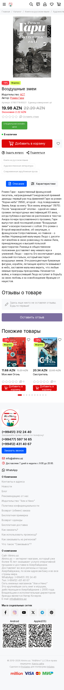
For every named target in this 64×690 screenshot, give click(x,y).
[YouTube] (24, 612)
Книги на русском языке (37, 11)
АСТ (22, 94)
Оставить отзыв (32, 317)
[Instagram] (14, 612)
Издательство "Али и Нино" (18, 500)
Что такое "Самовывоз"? (17, 544)
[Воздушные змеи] (32, 47)
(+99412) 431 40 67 (16, 444)
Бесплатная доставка (15, 524)
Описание (18, 183)
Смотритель (40, 374)
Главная (6, 11)
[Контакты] (38, 4)
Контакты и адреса (13, 481)
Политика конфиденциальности (20, 505)
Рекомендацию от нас (15, 496)
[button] (20, 395)
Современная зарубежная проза (21, 171)
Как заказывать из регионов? (19, 539)
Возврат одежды (12, 520)
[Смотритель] (47, 352)
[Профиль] (44, 4)
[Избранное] (58, 143)
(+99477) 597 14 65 (17, 439)
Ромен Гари (17, 97)
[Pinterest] (51, 612)
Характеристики (45, 183)
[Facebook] (5, 612)
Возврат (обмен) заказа (16, 510)
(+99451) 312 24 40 (16, 432)
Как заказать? (10, 529)
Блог (4, 491)
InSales (50, 666)
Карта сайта (38, 663)
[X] (33, 612)
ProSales (25, 666)
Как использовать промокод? (19, 534)
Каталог (17, 11)
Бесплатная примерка (15, 515)
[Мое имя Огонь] (16, 352)
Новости (7, 486)
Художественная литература (18, 166)
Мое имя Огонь (11, 374)
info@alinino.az (14, 458)
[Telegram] (42, 612)
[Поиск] (31, 4)
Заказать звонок (14, 450)
